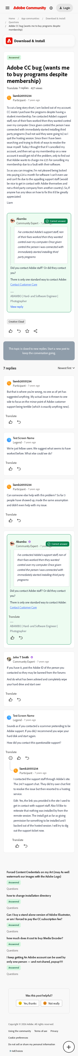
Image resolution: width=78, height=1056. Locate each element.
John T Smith (21, 657)
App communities (30, 18)
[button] (7, 9)
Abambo (21, 218)
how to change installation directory (29, 895)
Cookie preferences (18, 1037)
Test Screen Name (23, 438)
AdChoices (17, 1050)
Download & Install (55, 18)
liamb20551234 (22, 95)
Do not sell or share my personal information (31, 1044)
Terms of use (40, 1031)
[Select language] (51, 8)
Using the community (19, 1031)
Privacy (54, 1031)
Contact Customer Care (23, 284)
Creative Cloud (16, 321)
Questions (14, 22)
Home (12, 18)
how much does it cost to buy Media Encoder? (35, 938)
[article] (39, 402)
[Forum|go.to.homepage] (29, 8)
